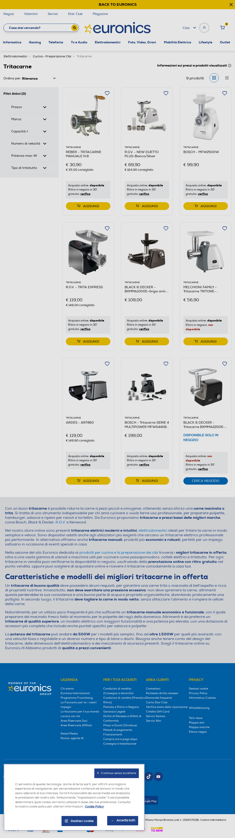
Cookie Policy (94, 806)
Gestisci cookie (82, 821)
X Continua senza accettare (116, 773)
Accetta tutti (126, 820)
